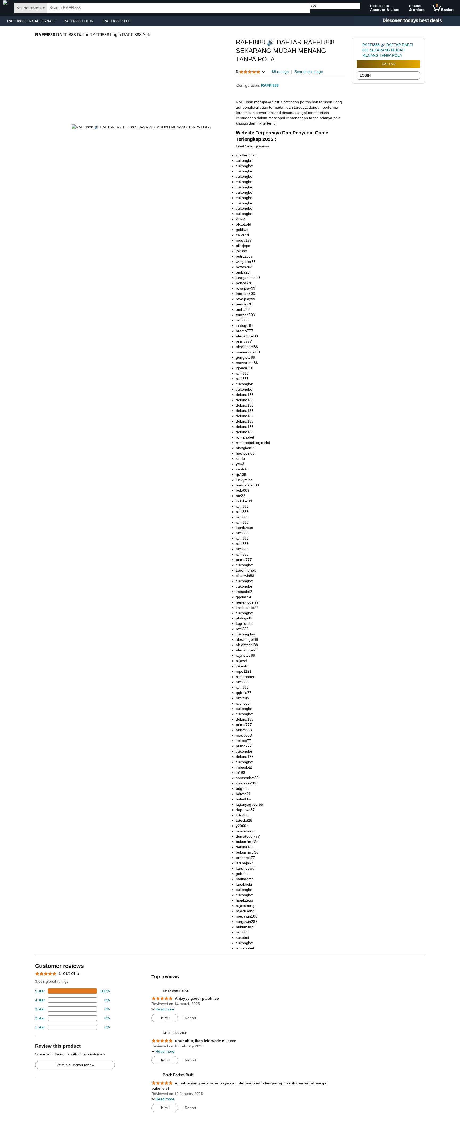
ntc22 (240, 496)
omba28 (243, 272)
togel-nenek (246, 570)
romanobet (245, 437)
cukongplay (245, 634)
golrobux (243, 873)
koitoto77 (243, 740)
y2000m (242, 826)
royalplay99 (245, 288)
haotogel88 (245, 453)
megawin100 (246, 916)
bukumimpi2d (247, 842)
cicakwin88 (245, 575)
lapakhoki (244, 884)
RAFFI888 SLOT (117, 21)
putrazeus (244, 256)
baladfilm (243, 799)
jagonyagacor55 (249, 804)
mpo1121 (244, 671)
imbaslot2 (244, 591)
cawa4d (242, 235)
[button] (251, 72)
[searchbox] (178, 8)
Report (190, 1018)
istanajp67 (244, 863)
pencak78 (244, 283)
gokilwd (242, 230)
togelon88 (244, 623)
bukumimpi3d (247, 852)
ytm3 (240, 464)
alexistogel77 (247, 650)
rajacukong (245, 831)
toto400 (242, 815)
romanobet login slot (253, 442)
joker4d (242, 666)
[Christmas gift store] (407, 21)
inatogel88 (244, 325)
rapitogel (243, 703)
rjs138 (241, 474)
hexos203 (244, 267)
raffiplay (242, 698)
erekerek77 (245, 858)
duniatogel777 (248, 836)
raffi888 (242, 320)
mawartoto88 (247, 363)
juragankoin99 (248, 277)
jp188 (240, 772)
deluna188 (245, 395)
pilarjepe (243, 245)
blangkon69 (246, 448)
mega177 (244, 240)
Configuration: (248, 85)
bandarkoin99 (247, 485)
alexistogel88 (247, 336)
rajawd (241, 661)
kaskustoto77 (247, 607)
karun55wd (245, 868)
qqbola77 (244, 693)
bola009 (242, 490)
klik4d (240, 219)
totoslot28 (244, 820)
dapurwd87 (245, 810)
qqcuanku (244, 597)
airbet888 (244, 730)
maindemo (245, 879)
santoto (242, 469)
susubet (242, 937)
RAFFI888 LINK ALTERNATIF (32, 21)
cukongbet (244, 160)
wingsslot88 (246, 261)
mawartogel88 (248, 352)
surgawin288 (246, 783)
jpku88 (241, 251)
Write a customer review (75, 1065)
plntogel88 (244, 618)
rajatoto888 (245, 655)
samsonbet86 (247, 778)
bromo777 (244, 331)
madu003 (244, 735)
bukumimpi (245, 927)
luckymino (244, 480)
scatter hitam (247, 155)
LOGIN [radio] (365, 75)
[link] (359, 50)
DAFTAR (388, 64)
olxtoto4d (243, 224)
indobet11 (244, 501)
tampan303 (245, 293)
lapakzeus (244, 528)
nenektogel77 (247, 602)
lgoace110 (244, 368)
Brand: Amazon (249, 66)
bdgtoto (242, 788)
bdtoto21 (243, 794)
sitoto (240, 458)
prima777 (244, 341)
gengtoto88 (245, 357)
